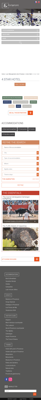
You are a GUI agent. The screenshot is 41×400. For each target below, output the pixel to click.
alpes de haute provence (13, 98)
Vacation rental (8, 134)
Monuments (9, 357)
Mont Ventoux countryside (14, 322)
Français (36, 2)
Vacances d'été (11, 310)
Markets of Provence (12, 299)
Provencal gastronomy (13, 374)
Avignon (8, 320)
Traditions (9, 371)
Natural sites (10, 368)
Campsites (23, 129)
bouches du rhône (21, 102)
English (39, 2)
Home (3, 74)
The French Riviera (12, 339)
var (19, 106)
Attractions (9, 354)
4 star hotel (29, 74)
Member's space (12, 399)
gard (12, 106)
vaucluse (27, 106)
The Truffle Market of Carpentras (15, 226)
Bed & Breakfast (11, 278)
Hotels (32, 129)
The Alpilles (9, 331)
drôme (33, 102)
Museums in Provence (13, 360)
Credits (31, 399)
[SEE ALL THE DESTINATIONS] (20, 114)
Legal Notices (23, 399)
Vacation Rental (11, 281)
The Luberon (10, 325)
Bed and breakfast (9, 129)
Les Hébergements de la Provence (15, 74)
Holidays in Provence (12, 305)
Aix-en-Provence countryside (15, 328)
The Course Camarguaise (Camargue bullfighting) (16, 198)
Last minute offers (11, 289)
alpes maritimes (31, 98)
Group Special (10, 302)
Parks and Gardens (12, 363)
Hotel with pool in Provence (14, 349)
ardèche (8, 102)
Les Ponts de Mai (11, 307)
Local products (10, 365)
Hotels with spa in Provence (15, 351)
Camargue (9, 334)
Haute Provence (11, 336)
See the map (20, 84)
